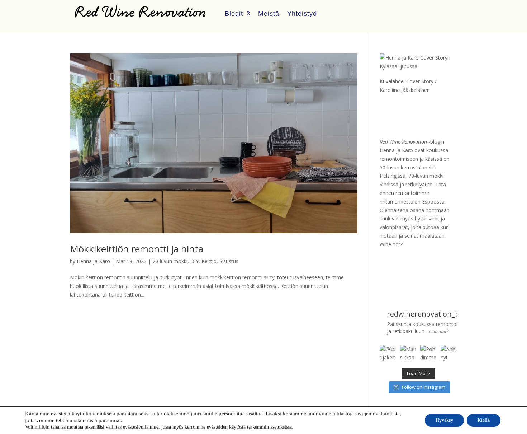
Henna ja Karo (93, 261)
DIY (194, 261)
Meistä (268, 13)
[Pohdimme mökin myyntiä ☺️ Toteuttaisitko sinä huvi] (428, 353)
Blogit (234, 13)
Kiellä (484, 420)
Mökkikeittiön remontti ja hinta (136, 248)
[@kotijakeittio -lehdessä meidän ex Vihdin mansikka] (388, 353)
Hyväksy (444, 420)
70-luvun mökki (169, 261)
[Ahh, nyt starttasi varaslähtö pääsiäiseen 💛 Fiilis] (449, 353)
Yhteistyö (302, 13)
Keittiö (209, 261)
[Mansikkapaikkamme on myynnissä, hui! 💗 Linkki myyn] (408, 353)
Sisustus (228, 261)
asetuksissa (281, 427)
